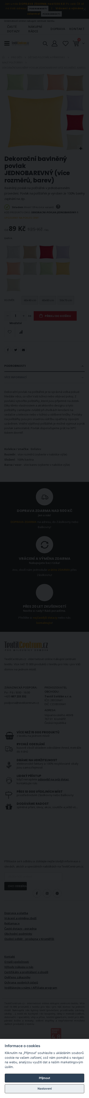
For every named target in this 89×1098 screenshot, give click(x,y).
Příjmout (44, 1078)
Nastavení (45, 1088)
